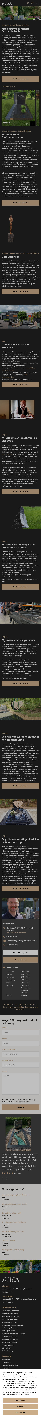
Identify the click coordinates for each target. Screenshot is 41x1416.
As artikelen (6, 1362)
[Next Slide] (7, 1178)
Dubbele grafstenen (9, 1342)
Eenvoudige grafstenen (10, 1311)
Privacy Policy (6, 1102)
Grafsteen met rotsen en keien (13, 1334)
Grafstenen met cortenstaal (12, 1325)
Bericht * (5, 1071)
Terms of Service (20, 1102)
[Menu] (37, 3)
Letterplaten (6, 1348)
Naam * (4, 1028)
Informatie (5, 1368)
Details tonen (21, 1412)
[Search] (28, 3)
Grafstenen (6, 1359)
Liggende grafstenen (9, 1336)
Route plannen (20, 960)
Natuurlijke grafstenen (10, 1319)
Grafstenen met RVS (9, 1322)
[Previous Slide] (2, 1178)
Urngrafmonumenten (10, 1365)
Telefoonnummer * (9, 1049)
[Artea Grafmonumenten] (7, 3)
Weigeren (20, 1406)
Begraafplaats (7, 1060)
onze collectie (7, 454)
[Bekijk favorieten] (32, 3)
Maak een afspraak (20, 952)
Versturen (20, 1107)
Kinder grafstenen (8, 1331)
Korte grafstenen (8, 1345)
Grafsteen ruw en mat (10, 1339)
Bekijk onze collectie (20, 79)
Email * (4, 1039)
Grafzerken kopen (8, 1351)
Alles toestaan (20, 1400)
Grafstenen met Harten (10, 1316)
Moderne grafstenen (9, 1328)
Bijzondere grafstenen (10, 1314)
